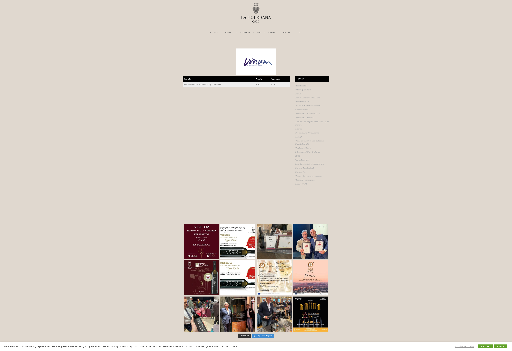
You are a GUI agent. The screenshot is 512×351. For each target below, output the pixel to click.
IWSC (297, 156)
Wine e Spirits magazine (305, 180)
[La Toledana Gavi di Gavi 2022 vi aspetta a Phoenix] (310, 277)
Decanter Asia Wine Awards (307, 133)
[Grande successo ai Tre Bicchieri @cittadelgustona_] (237, 314)
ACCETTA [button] (485, 346)
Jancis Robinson (302, 160)
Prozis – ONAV (301, 184)
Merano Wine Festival (304, 168)
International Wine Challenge (307, 152)
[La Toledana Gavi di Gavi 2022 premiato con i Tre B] (310, 241)
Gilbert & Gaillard (303, 90)
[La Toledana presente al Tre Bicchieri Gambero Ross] (310, 314)
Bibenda (298, 129)
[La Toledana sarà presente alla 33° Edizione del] (201, 241)
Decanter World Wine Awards (307, 106)
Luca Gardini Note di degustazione (309, 164)
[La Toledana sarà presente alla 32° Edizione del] (201, 277)
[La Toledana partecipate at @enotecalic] (201, 314)
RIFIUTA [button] (500, 346)
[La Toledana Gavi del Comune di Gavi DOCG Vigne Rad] (237, 241)
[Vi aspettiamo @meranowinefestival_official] (274, 241)
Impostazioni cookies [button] (464, 346)
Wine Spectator (301, 86)
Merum (298, 94)
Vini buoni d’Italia (303, 148)
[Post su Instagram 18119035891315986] (237, 277)
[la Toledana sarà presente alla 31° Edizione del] (274, 314)
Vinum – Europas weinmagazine (308, 176)
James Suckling (301, 110)
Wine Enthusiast (302, 102)
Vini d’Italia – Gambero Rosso (307, 114)
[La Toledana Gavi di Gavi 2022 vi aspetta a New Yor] (274, 277)
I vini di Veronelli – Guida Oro (307, 98)
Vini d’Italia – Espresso (304, 118)
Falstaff (298, 137)
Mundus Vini (300, 172)
